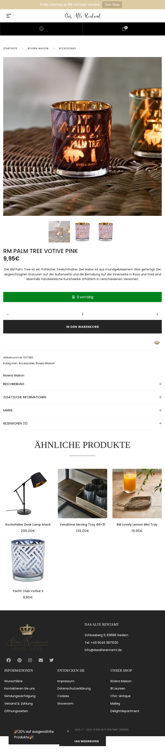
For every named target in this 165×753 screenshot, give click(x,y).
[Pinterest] (19, 660)
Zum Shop (112, 4)
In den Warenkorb (82, 327)
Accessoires (67, 48)
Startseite (10, 48)
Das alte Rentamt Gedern (112, 729)
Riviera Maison (38, 48)
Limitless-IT (76, 729)
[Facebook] (8, 660)
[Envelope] (41, 660)
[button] (51, 489)
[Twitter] (51, 660)
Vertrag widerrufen (82, 741)
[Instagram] (30, 660)
